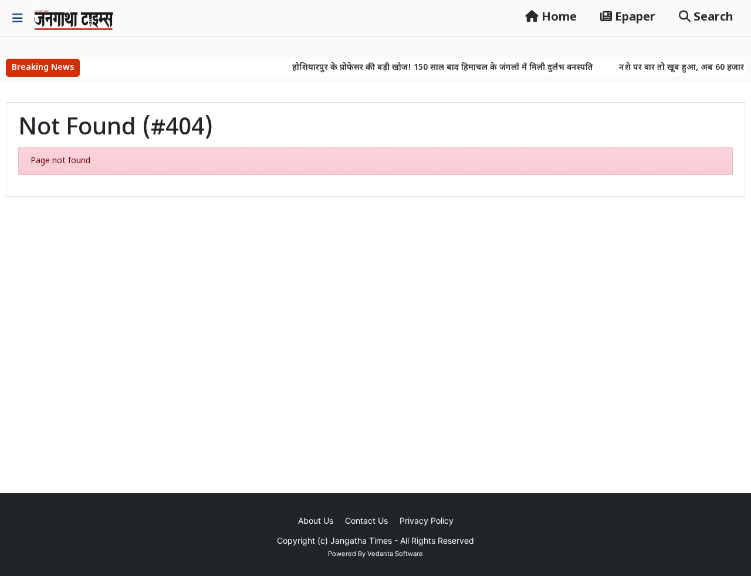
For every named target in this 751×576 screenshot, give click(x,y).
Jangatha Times (361, 540)
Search (712, 17)
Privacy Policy (427, 521)
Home (558, 17)
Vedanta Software (395, 554)
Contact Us (366, 521)
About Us (315, 521)
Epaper (633, 17)
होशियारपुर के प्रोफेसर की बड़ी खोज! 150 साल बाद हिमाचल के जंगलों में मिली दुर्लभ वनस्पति (433, 67)
